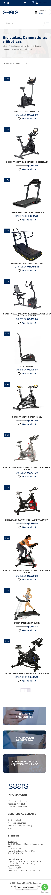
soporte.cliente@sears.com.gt (20, 826)
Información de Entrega (17, 801)
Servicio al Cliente (15, 820)
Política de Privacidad (16, 804)
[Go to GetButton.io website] (45, 892)
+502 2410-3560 (14, 868)
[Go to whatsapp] (44, 887)
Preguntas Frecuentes (17, 823)
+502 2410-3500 (14, 848)
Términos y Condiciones (17, 807)
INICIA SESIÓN (43, 3)
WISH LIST (30, 2)
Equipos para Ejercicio (20, 46)
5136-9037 (12, 828)
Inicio (5, 46)
